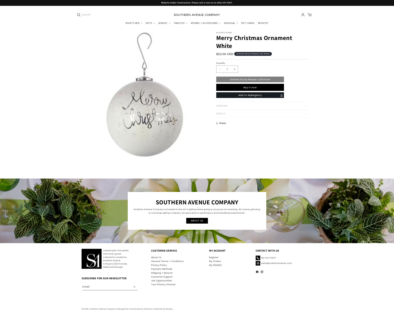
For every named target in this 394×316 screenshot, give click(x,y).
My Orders (215, 261)
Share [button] (222, 123)
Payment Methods (161, 268)
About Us (156, 257)
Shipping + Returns (162, 272)
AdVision (148, 309)
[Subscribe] (134, 286)
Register (214, 257)
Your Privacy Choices (163, 284)
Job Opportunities (161, 280)
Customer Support (162, 276)
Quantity (220, 63)
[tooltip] (281, 95)
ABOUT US (197, 220)
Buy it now (250, 87)
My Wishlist (215, 265)
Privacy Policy (159, 265)
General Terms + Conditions (167, 261)
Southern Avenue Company (103, 309)
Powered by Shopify (163, 309)
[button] (85, 14)
